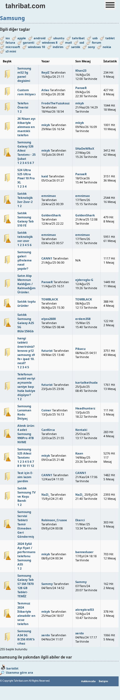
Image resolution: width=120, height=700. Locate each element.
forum (96, 42)
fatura (10, 42)
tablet (110, 38)
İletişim (103, 681)
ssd (81, 42)
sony (91, 47)
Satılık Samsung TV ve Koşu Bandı (26, 494)
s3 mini (11, 51)
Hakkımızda (88, 681)
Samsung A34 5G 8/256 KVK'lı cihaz (25, 637)
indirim (58, 47)
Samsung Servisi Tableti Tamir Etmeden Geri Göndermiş (25, 524)
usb (95, 38)
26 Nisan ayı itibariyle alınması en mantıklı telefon (26, 126)
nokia (107, 47)
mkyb (79, 103)
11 (28, 466)
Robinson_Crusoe (54, 520)
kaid (44, 176)
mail (68, 42)
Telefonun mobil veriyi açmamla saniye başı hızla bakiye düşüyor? (26, 384)
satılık (75, 47)
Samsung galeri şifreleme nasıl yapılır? (24, 260)
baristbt (12, 668)
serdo (45, 635)
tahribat (78, 38)
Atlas (45, 90)
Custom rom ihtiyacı (26, 92)
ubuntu (58, 38)
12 (32, 466)
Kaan (79, 453)
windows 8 (49, 42)
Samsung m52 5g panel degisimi (24, 74)
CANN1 (46, 258)
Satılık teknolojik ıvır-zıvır (25, 236)
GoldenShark (51, 215)
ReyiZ (45, 72)
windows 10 (36, 47)
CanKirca (48, 430)
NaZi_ (45, 494)
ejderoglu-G (84, 280)
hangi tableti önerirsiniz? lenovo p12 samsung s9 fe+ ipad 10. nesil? (26, 350)
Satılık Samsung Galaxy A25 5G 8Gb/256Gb (25, 323)
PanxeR (81, 88)
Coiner (46, 410)
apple (21, 38)
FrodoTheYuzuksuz (55, 103)
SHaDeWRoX (84, 148)
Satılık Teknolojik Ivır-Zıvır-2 (25, 197)
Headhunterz (85, 408)
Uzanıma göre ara (19, 672)
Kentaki (81, 430)
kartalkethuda (86, 382)
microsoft (13, 47)
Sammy (47, 584)
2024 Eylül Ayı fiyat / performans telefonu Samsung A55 (26, 554)
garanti (28, 42)
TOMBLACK (49, 299)
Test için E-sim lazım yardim (25, 477)
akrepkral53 (84, 609)
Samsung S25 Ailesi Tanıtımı (24, 453)
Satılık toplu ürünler (26, 303)
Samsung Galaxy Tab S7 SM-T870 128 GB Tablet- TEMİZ (25, 585)
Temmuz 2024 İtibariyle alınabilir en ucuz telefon (26, 613)
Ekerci (80, 520)
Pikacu (80, 349)
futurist (47, 350)
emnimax (48, 196)
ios (8, 38)
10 (24, 466)
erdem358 (82, 319)
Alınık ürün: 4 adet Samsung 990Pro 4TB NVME (26, 433)
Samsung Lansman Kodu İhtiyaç (24, 412)
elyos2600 (48, 319)
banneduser (84, 552)
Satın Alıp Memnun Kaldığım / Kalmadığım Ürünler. (26, 284)
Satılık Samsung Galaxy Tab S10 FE (25, 219)
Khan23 (80, 70)
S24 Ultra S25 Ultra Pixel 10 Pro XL (26, 176)
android (40, 38)
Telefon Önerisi (22, 105)
